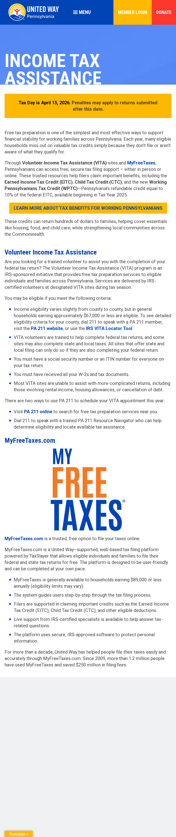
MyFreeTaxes (141, 163)
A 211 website (48, 328)
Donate (163, 12)
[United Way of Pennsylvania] (35, 21)
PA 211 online (38, 411)
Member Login (132, 12)
